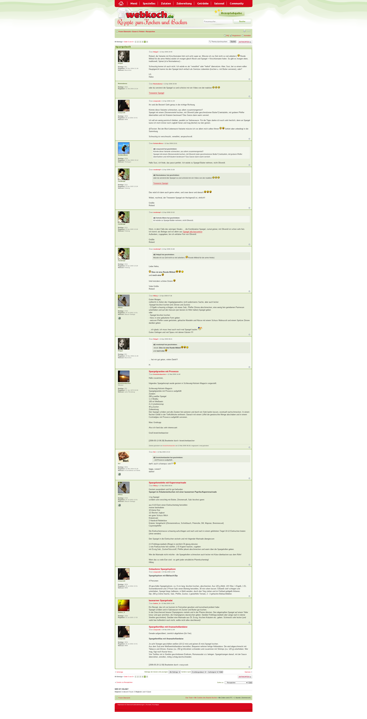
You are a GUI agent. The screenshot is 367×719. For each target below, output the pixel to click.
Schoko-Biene (158, 143)
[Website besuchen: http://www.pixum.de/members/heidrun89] (119, 318)
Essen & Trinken (138, 31)
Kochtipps (155, 704)
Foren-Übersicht (125, 31)
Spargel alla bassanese (192, 232)
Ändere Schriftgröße (249, 31)
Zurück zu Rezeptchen (124, 682)
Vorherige (119, 672)
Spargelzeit (123, 46)
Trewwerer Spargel (156, 93)
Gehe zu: (220, 682)
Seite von (128, 42)
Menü (133, 3)
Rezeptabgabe (231, 13)
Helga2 (155, 52)
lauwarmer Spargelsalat (160, 600)
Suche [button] (242, 21)
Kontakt (148, 704)
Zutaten (166, 3)
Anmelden (247, 35)
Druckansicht (244, 31)
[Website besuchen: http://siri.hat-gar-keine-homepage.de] (119, 474)
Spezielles (149, 3)
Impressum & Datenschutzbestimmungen (131, 704)
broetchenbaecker (159, 374)
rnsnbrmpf (156, 169)
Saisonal (219, 3)
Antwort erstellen (243, 41)
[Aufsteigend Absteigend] (215, 672)
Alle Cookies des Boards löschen (205, 698)
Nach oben (249, 79)
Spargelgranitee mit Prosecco (163, 371)
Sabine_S (156, 603)
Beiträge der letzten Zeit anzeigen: (157, 672)
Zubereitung (184, 3)
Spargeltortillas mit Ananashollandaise (168, 627)
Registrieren (236, 35)
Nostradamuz (157, 84)
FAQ (227, 35)
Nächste (248, 672)
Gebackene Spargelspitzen (162, 569)
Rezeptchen (150, 31)
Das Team (189, 698)
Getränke (203, 3)
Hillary (155, 296)
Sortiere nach (186, 672)
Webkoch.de (146, 13)
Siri (154, 452)
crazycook (157, 101)
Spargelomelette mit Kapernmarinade (167, 482)
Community (237, 3)
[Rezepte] (121, 3)
